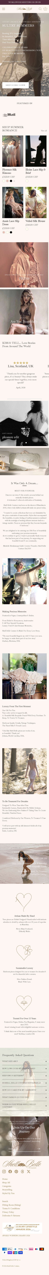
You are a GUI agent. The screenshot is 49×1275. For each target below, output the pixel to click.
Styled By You (8, 1193)
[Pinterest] (16, 1171)
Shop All (6, 1182)
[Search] (40, 9)
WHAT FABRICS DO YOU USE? (15, 1097)
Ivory (3, 181)
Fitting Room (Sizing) (11, 1205)
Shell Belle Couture (13, 1266)
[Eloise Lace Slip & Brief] (36, 151)
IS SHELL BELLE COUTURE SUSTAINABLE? (21, 1083)
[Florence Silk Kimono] (12, 151)
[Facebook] (10, 1171)
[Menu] (3, 8)
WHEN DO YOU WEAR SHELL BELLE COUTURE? (19, 1105)
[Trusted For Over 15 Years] (24, 1003)
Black (11, 181)
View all (44, 131)
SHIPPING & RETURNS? (12, 1076)
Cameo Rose (7, 181)
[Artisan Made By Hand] (24, 900)
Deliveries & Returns (11, 1215)
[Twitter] (28, 1171)
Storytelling (7, 1189)
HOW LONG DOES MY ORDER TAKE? (18, 1069)
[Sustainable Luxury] (24, 953)
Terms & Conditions (11, 1208)
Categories (6, 1186)
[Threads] (22, 1171)
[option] (24, 265)
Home (5, 1179)
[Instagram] (4, 1171)
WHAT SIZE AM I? (10, 1061)
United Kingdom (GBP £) (10, 1260)
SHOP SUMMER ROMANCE (12, 129)
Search (5, 1201)
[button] (20, 284)
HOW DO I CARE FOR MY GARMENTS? (19, 1090)
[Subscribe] (38, 1149)
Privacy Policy (8, 1212)
